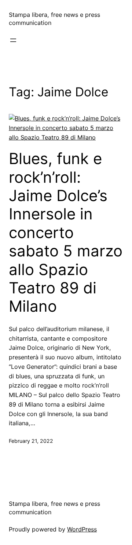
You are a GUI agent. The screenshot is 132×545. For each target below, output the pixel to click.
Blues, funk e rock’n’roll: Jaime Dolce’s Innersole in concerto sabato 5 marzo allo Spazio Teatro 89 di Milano (65, 232)
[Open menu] (13, 40)
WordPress (82, 529)
